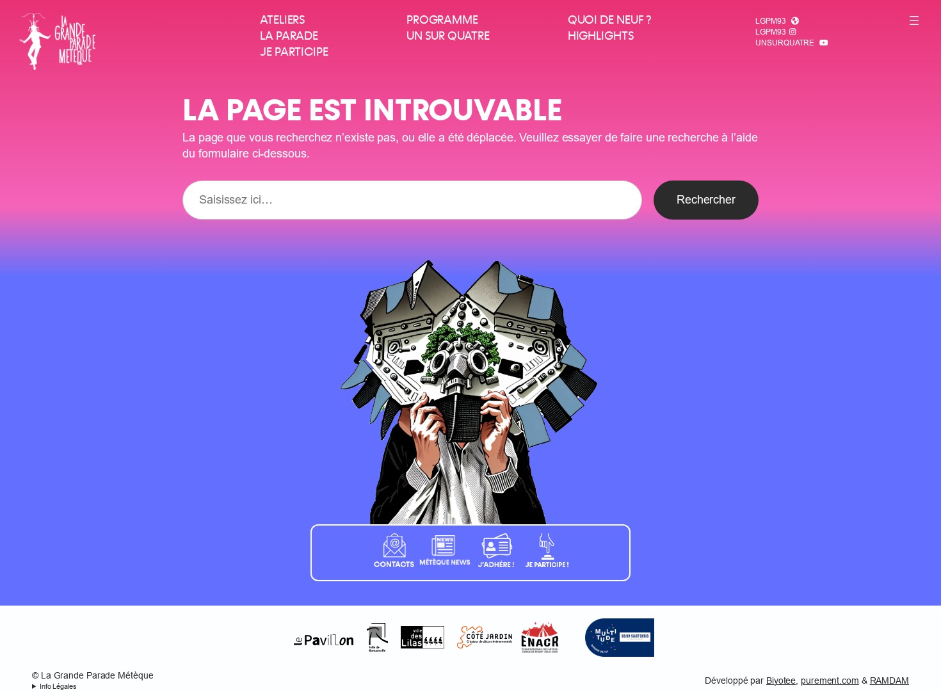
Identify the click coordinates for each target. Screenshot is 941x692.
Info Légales (58, 686)
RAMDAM (889, 680)
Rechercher (706, 199)
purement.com (830, 680)
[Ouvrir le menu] (914, 20)
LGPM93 (770, 21)
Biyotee (781, 680)
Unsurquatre (784, 42)
